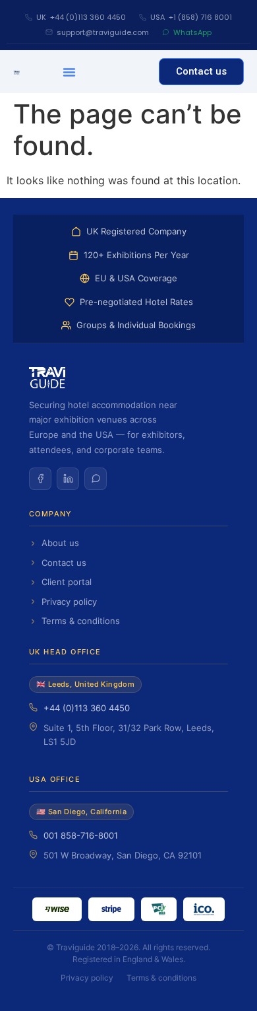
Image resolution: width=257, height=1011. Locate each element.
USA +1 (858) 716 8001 (191, 17)
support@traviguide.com (103, 32)
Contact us (64, 562)
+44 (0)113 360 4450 (86, 708)
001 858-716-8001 (80, 835)
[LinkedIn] (68, 479)
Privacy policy (69, 601)
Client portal (67, 581)
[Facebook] (40, 479)
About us (60, 543)
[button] (69, 72)
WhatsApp (192, 32)
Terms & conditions (81, 620)
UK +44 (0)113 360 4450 (81, 17)
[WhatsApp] (95, 479)
